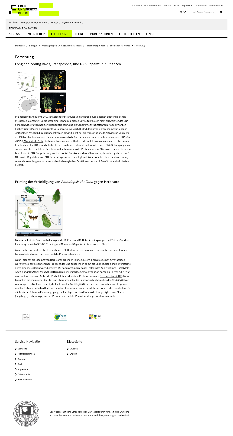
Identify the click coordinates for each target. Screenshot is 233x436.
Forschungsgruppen (95, 45)
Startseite (137, 5)
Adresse (15, 34)
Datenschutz (201, 5)
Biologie (55, 22)
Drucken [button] (74, 348)
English (73, 353)
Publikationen (101, 34)
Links (150, 34)
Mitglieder (36, 34)
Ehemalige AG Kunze (23, 27)
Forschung (59, 34)
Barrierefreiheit (216, 5)
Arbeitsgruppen (49, 45)
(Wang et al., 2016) (33, 141)
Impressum (187, 5)
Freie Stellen (129, 34)
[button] (183, 12)
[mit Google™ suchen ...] (221, 12)
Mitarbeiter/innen (152, 5)
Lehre (79, 34)
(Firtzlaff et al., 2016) (111, 276)
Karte (176, 5)
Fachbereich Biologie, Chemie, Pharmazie (29, 22)
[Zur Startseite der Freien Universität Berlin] (32, 9)
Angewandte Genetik (72, 22)
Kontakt (168, 5)
